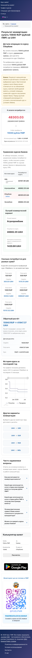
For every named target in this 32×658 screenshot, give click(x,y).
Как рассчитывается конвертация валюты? (13, 478)
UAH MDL (16, 450)
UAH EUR (16, 435)
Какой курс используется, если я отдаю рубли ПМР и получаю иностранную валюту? (14, 500)
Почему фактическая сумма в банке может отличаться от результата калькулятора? (14, 512)
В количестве (6, 547)
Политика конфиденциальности (16, 644)
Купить (5, 541)
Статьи (3, 14)
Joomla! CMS (5, 637)
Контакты (8, 650)
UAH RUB (16, 443)
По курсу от (19, 547)
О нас (7, 653)
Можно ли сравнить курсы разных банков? (14, 522)
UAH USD (16, 428)
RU (5, 17)
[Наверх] (29, 655)
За (16, 541)
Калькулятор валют (7, 5)
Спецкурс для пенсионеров (10, 11)
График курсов (6, 8)
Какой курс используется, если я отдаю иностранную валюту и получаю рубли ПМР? (14, 488)
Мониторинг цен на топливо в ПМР (16, 578)
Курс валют (5, 2)
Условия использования (13, 647)
